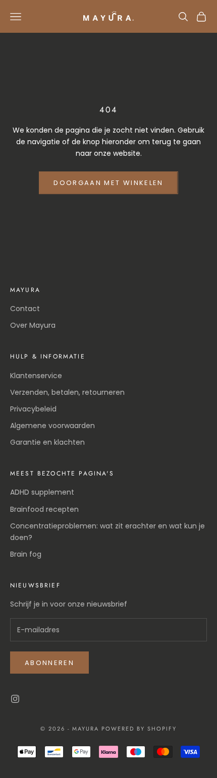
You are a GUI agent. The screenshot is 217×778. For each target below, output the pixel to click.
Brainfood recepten (44, 509)
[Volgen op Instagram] (15, 699)
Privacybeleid (33, 409)
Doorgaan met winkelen (108, 183)
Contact (25, 309)
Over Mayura (33, 325)
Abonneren (49, 663)
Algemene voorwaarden (52, 426)
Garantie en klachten (47, 442)
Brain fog (25, 554)
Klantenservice (36, 376)
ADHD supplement (42, 492)
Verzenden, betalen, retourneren (67, 392)
